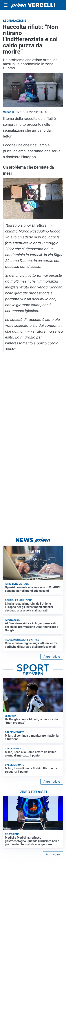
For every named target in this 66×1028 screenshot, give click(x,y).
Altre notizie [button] (51, 656)
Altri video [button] (53, 854)
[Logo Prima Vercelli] (33, 5)
